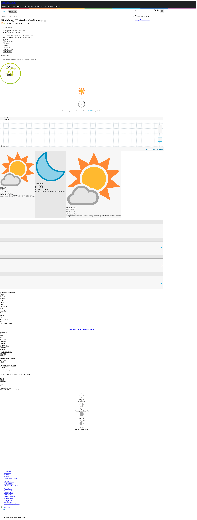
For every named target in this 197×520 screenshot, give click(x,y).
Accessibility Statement (11, 504)
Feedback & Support (11, 485)
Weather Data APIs (10, 478)
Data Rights (8, 494)
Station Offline (9, 49)
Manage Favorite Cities (142, 20)
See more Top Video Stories (81, 329)
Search (133, 11)
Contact (6, 475)
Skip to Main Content (8, 3)
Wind (6, 45)
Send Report (7, 51)
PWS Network (9, 482)
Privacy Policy (9, 493)
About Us (7, 473)
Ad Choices (8, 502)
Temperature (9, 41)
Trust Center (8, 489)
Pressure (7, 43)
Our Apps (7, 471)
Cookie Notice (9, 498)
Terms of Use (8, 491)
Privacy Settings (9, 496)
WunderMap (151, 149)
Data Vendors (8, 500)
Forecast (7, 47)
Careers (6, 476)
